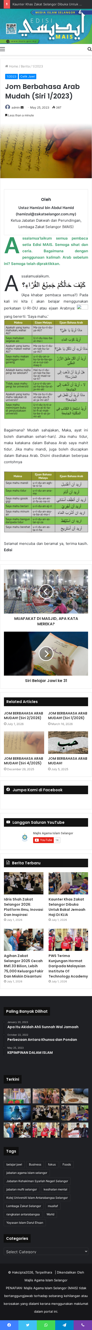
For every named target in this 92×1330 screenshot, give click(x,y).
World (50, 1214)
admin (16, 107)
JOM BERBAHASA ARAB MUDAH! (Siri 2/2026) (23, 715)
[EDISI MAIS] (46, 26)
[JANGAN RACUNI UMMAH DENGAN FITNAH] (17, 1113)
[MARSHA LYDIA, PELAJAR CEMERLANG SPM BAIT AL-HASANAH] (17, 1096)
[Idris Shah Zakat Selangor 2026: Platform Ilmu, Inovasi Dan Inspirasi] (23, 883)
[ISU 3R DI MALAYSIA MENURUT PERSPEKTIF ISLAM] (46, 1096)
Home (13, 66)
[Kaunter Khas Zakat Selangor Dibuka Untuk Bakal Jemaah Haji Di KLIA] (68, 883)
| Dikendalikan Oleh (69, 1272)
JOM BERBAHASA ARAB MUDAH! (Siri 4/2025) (23, 761)
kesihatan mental (55, 1189)
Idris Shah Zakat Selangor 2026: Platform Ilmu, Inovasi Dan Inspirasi (23, 907)
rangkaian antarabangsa (23, 1214)
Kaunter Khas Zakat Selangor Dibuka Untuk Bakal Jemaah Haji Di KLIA (67, 907)
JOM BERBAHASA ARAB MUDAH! (67, 761)
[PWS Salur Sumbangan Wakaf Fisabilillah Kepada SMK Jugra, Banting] (74, 1130)
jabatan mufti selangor (21, 1189)
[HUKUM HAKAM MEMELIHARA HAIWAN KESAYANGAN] (74, 1096)
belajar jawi (14, 1164)
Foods (67, 1164)
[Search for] (89, 49)
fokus (52, 1164)
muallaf (53, 1206)
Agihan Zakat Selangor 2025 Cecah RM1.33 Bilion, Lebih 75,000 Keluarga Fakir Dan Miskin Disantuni (23, 966)
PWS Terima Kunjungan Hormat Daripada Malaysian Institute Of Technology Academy (68, 966)
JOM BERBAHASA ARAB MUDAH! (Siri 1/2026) (67, 715)
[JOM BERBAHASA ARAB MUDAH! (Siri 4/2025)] (24, 742)
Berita (25, 66)
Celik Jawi (27, 76)
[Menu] (2, 49)
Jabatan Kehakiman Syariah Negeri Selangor (37, 1181)
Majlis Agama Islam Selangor (46, 1280)
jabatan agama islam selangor (26, 1173)
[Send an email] (22, 107)
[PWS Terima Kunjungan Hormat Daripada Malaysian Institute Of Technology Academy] (68, 940)
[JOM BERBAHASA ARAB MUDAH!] (68, 742)
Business (35, 1164)
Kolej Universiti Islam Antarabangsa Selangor (37, 1197)
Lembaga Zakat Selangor (23, 1206)
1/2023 (37, 66)
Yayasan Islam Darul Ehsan (24, 1222)
